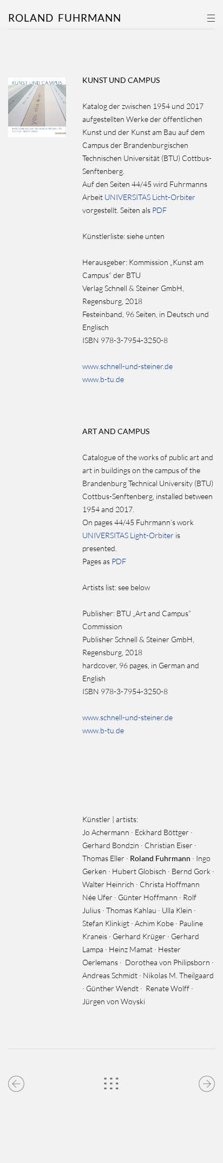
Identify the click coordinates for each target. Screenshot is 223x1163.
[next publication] (206, 1081)
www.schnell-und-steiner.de (127, 366)
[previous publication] (16, 1081)
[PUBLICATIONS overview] (111, 1081)
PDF (159, 210)
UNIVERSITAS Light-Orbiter (128, 535)
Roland (64, 17)
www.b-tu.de (103, 379)
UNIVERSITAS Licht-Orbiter (149, 197)
